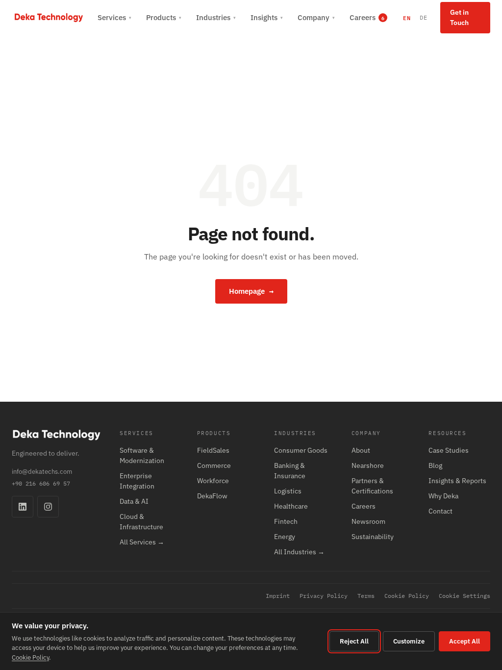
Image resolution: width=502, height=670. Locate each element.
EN (407, 18)
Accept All (464, 641)
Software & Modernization (142, 455)
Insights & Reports (457, 480)
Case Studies (448, 450)
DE (423, 17)
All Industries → (299, 551)
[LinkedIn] (22, 506)
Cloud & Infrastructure (141, 521)
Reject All (354, 641)
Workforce (213, 480)
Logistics (287, 491)
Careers (363, 506)
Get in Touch (459, 17)
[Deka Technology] (49, 17)
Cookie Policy (406, 595)
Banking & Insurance (289, 470)
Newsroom (368, 521)
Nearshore (367, 465)
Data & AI (134, 501)
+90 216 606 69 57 (41, 483)
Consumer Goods (300, 450)
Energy (284, 536)
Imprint (278, 595)
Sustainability (372, 536)
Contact (440, 511)
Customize (409, 641)
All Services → (142, 542)
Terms (366, 595)
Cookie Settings (464, 595)
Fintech (286, 521)
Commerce (214, 465)
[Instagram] (48, 506)
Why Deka (443, 495)
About (360, 450)
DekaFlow (212, 495)
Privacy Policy (324, 595)
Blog (435, 465)
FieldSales (213, 450)
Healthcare (291, 506)
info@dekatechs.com (42, 471)
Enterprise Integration (137, 480)
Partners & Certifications (372, 485)
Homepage (251, 291)
